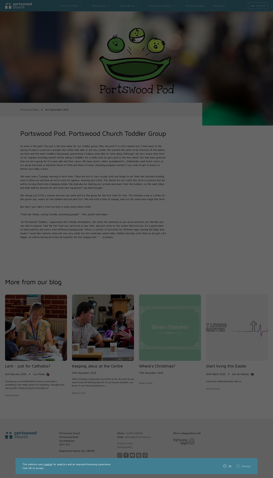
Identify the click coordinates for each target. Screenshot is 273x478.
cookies (48, 464)
